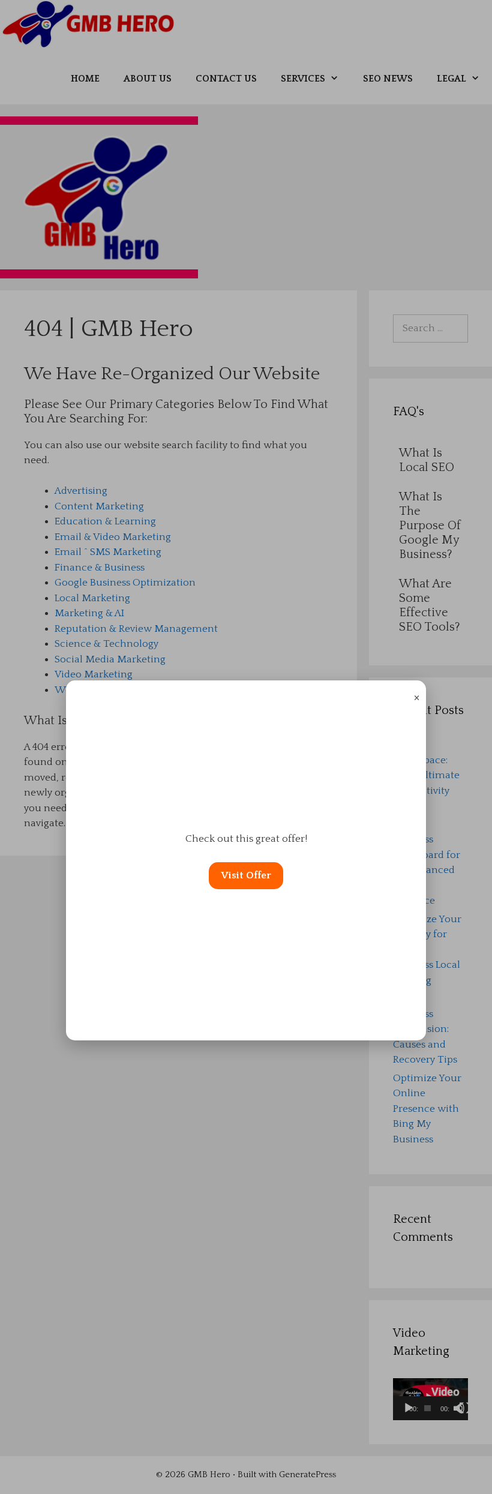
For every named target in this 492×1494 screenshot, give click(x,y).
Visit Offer (246, 875)
